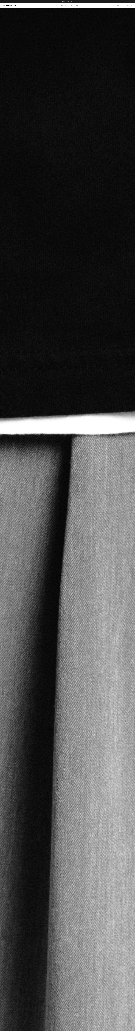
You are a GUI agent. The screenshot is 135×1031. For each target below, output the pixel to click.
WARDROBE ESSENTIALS (67, 5)
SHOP (77, 5)
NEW (57, 5)
